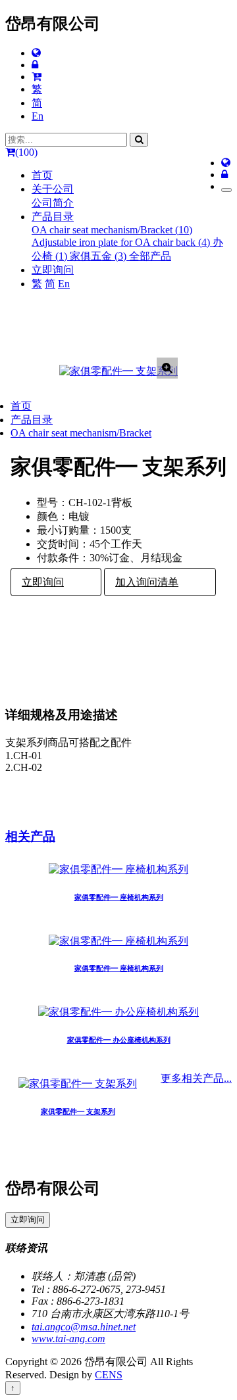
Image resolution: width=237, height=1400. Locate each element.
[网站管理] (35, 64)
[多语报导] (36, 52)
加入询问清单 (146, 582)
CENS (108, 1374)
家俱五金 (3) (99, 256)
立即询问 (53, 269)
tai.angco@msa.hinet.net (84, 1326)
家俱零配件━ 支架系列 (78, 1111)
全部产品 (150, 256)
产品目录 (32, 419)
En (37, 116)
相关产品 (30, 836)
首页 (42, 175)
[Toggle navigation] (226, 190)
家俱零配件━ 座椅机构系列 (118, 897)
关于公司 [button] (53, 189)
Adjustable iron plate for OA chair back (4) (122, 242)
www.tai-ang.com (68, 1338)
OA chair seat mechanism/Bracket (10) (112, 229)
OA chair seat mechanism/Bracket (81, 432)
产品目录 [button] (53, 216)
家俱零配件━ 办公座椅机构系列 (119, 1040)
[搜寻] (139, 140)
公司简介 (53, 202)
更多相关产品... (196, 1078)
